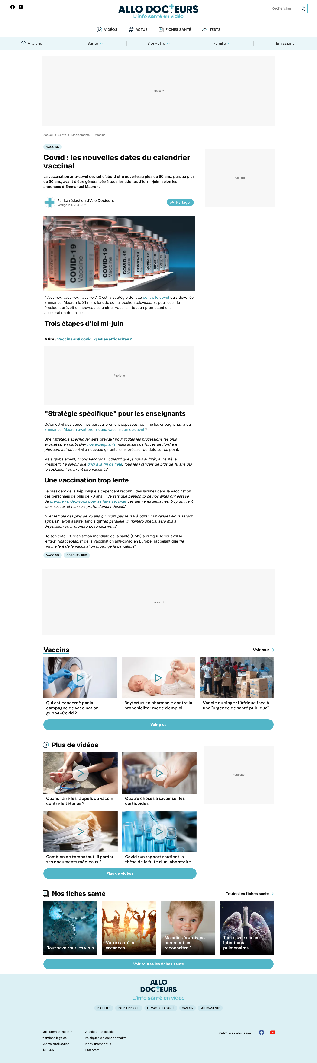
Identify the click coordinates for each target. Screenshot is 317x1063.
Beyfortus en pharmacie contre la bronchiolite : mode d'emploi (158, 705)
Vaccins (100, 135)
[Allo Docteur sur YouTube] (272, 1032)
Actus (142, 29)
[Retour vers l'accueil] (158, 11)
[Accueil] (158, 990)
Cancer (187, 1008)
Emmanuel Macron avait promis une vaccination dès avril (94, 429)
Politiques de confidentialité (105, 1038)
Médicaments (80, 135)
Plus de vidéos (75, 745)
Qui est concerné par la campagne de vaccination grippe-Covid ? (72, 708)
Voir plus (158, 724)
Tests (215, 29)
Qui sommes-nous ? (57, 1032)
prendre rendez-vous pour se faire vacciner (88, 501)
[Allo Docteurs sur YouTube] (21, 7)
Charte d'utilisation (55, 1044)
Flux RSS (48, 1050)
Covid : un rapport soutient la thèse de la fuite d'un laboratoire (158, 859)
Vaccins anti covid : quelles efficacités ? (94, 339)
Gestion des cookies (100, 1032)
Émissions (285, 43)
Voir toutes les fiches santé (158, 963)
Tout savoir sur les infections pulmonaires (241, 942)
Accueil (48, 135)
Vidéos (110, 29)
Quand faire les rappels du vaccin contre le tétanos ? (79, 801)
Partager (183, 202)
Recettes (103, 1008)
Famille (219, 43)
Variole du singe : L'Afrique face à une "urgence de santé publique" (236, 705)
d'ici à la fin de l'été (104, 464)
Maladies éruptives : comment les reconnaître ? (185, 942)
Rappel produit (129, 1008)
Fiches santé (178, 29)
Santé (92, 43)
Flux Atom (92, 1050)
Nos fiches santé (79, 893)
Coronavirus (76, 555)
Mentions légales (54, 1038)
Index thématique (98, 1044)
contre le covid (156, 297)
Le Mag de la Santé (161, 1008)
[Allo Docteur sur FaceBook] (12, 7)
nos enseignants (101, 444)
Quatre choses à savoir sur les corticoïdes (155, 801)
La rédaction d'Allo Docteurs (89, 200)
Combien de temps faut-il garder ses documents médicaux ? (79, 859)
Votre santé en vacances (121, 945)
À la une (35, 43)
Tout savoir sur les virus (70, 947)
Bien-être (156, 43)
